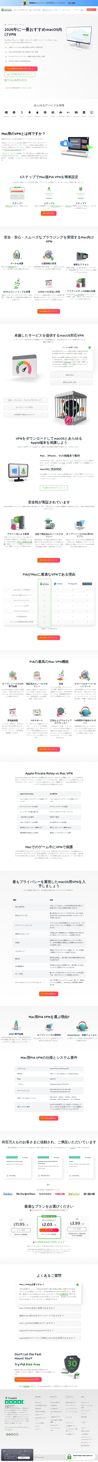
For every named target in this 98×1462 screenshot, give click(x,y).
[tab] (71, 358)
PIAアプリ (53, 1397)
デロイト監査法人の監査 (18, 543)
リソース (69, 1417)
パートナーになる (71, 1412)
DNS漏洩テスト (71, 1426)
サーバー (68, 206)
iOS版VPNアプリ (55, 1417)
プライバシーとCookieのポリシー (86, 1438)
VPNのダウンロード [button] (47, 10)
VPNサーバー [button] (57, 10)
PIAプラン (9, 206)
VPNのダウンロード (40, 1419)
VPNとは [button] (15, 10)
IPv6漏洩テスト (71, 1434)
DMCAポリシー (86, 1442)
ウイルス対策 (39, 1423)
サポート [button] (68, 10)
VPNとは (38, 1402)
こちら (73, 1147)
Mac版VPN (53, 1405)
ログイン (77, 10)
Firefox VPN (54, 1425)
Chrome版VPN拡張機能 (56, 1421)
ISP (3, 295)
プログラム (69, 1397)
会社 (82, 1397)
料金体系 (38, 1409)
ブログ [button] (63, 10)
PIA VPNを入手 (91, 10)
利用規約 (26, 1386)
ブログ (37, 1426)
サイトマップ (85, 1411)
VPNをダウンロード (13, 25)
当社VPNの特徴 (40, 1412)
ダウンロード (55, 206)
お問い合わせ (85, 1431)
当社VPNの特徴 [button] (37, 10)
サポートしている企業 (87, 1406)
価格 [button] (30, 10)
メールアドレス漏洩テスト (71, 1430)
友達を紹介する (71, 1402)
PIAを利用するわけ (41, 1405)
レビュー (84, 1414)
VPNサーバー (39, 1415)
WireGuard (67, 362)
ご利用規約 (84, 1434)
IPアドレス (69, 1423)
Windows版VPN (55, 1402)
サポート (84, 1428)
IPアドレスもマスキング (12, 150)
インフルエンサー (71, 1409)
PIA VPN (37, 1397)
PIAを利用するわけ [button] (23, 10)
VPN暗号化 (64, 1294)
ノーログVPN (79, 294)
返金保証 (84, 1417)
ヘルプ (83, 1423)
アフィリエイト (71, 1405)
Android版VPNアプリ (56, 1413)
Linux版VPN (54, 1409)
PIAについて (85, 1402)
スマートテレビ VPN (55, 1429)
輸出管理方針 (85, 1446)
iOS (64, 463)
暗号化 (11, 267)
